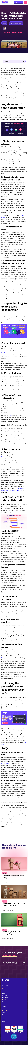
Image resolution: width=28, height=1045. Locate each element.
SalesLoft (3, 457)
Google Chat (4, 352)
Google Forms (17, 656)
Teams (20, 351)
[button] (25, 2)
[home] (5, 2)
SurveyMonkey (5, 658)
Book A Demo (18, 2)
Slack (16, 351)
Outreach (22, 455)
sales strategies (5, 763)
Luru (11, 415)
